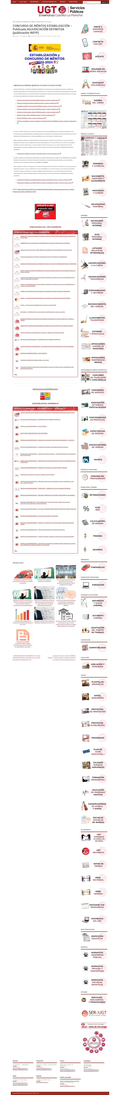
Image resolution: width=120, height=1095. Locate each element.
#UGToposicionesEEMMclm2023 (45, 389)
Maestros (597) (31, 118)
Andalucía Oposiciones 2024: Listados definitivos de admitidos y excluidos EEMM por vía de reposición (46, 250)
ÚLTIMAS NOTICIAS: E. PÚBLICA (44, 36)
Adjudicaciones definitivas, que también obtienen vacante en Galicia (44, 180)
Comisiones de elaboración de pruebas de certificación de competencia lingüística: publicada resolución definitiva (66, 603)
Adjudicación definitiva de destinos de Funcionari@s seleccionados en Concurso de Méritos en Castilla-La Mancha (47, 319)
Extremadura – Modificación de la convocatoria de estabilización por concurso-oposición (42, 312)
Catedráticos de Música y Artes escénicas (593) (38, 106)
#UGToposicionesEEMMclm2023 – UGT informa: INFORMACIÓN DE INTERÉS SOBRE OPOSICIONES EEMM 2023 (48, 509)
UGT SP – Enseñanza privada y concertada (69, 1081)
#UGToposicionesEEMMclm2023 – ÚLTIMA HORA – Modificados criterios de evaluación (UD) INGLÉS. (45, 488)
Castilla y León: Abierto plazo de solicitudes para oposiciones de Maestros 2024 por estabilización (45, 291)
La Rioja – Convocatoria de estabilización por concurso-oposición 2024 (38, 305)
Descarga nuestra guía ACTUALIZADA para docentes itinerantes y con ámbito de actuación (23, 581)
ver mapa (15, 1066)
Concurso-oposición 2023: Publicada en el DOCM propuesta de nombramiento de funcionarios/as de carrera (47, 412)
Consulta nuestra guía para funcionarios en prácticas (44, 580)
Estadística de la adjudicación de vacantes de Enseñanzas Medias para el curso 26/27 (23, 622)
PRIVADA (62, 2)
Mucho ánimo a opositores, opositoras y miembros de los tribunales (37, 474)
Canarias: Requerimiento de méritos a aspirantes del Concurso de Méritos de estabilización (43, 257)
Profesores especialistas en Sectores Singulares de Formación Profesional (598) (46, 121)
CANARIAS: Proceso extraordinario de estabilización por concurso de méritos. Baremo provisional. (45, 243)
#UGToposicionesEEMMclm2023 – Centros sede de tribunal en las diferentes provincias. (42, 529)
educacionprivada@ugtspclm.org (20, 1069)
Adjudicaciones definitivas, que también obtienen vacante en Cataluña (44, 183)
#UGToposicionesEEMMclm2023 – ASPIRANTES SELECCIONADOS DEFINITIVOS (40, 339)
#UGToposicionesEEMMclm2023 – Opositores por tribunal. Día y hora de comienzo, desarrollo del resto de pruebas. (47, 523)
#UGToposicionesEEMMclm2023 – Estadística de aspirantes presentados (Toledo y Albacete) (43, 467)
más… (16, 374)
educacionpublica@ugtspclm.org (20, 1068)
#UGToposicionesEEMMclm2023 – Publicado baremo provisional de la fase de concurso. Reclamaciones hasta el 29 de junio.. (47, 461)
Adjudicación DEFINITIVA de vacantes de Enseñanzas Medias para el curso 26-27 (44, 622)
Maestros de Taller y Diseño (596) (35, 115)
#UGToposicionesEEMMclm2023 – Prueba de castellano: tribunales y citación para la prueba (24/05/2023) (47, 536)
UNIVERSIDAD (34, 2)
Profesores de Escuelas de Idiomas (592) (37, 103)
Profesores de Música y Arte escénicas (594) (38, 109)
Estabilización (33, 36)
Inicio (14, 2)
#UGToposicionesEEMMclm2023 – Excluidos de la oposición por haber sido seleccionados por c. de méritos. (47, 440)
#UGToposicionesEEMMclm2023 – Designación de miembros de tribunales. (39, 516)
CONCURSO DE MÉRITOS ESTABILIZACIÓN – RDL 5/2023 (34, 360)
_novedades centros (56, 36)
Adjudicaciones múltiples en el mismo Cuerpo (38, 153)
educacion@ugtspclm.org (42, 1082)
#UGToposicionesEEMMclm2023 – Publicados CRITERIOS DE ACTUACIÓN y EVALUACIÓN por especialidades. (47, 495)
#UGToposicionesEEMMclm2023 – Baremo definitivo (33, 353)
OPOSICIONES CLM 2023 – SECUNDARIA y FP (45, 403)
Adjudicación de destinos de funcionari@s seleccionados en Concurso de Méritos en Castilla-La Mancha (46, 325)
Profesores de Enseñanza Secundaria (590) (37, 100)
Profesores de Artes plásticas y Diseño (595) (38, 112)
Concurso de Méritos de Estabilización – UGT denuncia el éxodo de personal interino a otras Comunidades (47, 346)
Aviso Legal (23, 2)
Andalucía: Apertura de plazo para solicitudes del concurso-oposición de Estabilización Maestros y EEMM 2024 (48, 264)
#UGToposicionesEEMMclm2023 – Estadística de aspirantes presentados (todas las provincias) (44, 447)
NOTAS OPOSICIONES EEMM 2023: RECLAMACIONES (33, 433)
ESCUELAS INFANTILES (49, 2)
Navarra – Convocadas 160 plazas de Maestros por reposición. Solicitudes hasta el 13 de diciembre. (45, 298)
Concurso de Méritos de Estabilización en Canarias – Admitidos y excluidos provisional (42, 332)
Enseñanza (16, 36)
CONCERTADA (73, 2)
